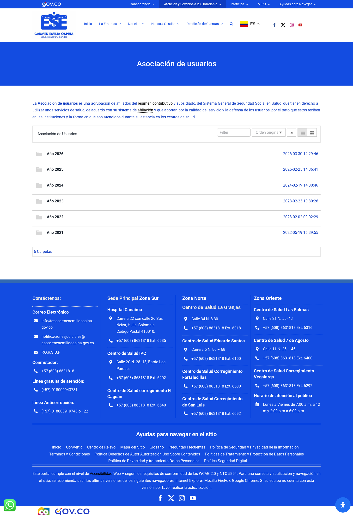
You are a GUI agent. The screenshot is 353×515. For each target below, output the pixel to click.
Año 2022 (55, 217)
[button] (231, 24)
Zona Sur (148, 298)
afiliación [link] (145, 110)
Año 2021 (55, 232)
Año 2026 (55, 153)
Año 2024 (55, 185)
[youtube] (300, 25)
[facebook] (274, 25)
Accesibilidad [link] (101, 473)
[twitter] (283, 25)
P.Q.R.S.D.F (51, 352)
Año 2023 (55, 201)
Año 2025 (55, 169)
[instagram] (292, 25)
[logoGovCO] (51, 3)
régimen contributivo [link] (155, 103)
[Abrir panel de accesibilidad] (343, 505)
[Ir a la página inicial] (54, 12)
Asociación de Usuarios (57, 134)
